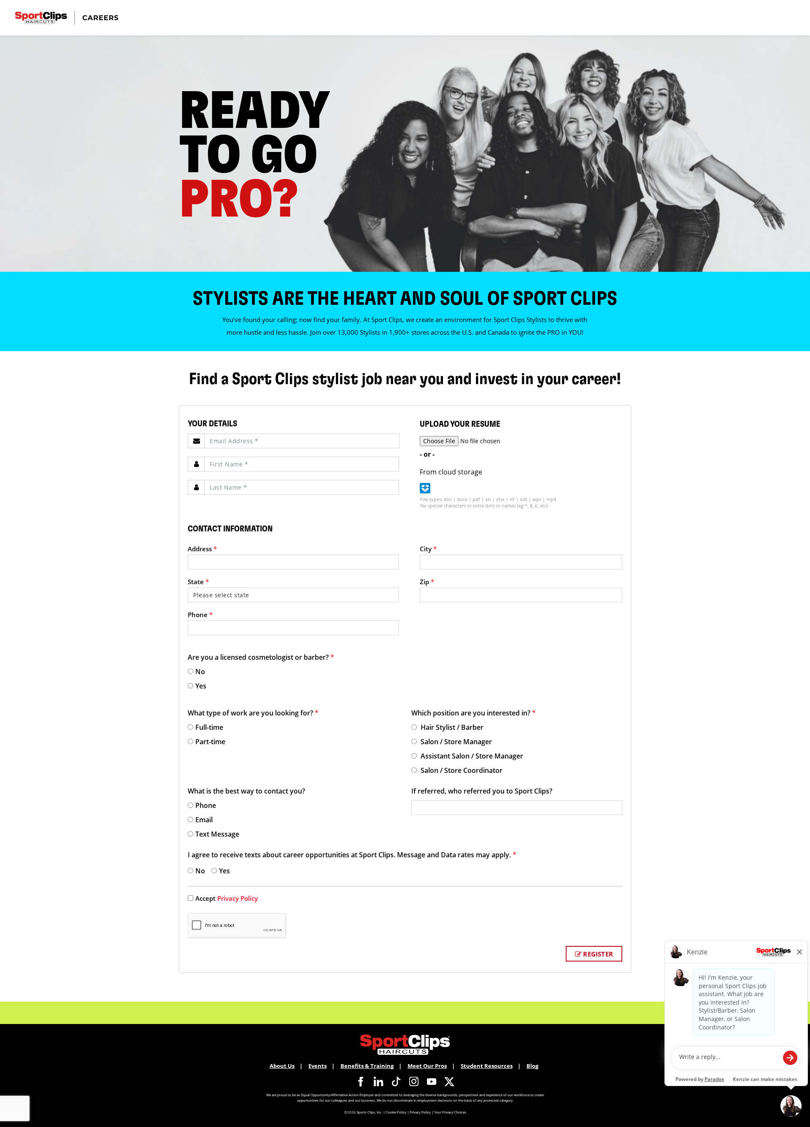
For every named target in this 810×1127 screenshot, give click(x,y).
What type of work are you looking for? (253, 713)
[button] (425, 488)
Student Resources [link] (487, 1066)
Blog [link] (532, 1066)
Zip (427, 581)
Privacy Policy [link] (237, 898)
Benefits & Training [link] (367, 1066)
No (200, 671)
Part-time (210, 741)
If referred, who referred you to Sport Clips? (481, 791)
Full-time (209, 727)
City (428, 549)
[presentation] (302, 440)
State (198, 581)
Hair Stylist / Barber (451, 727)
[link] (361, 1081)
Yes (200, 686)
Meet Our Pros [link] (427, 1066)
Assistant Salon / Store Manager (471, 756)
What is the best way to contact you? (246, 791)
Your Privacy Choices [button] (450, 1112)
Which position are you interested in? (473, 713)
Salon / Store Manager (455, 741)
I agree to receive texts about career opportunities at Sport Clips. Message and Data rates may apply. (352, 854)
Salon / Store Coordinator (460, 770)
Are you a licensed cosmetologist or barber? (261, 657)
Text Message (217, 834)
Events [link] (317, 1066)
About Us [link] (282, 1066)
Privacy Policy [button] (420, 1112)
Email (204, 819)
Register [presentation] (597, 954)
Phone (200, 614)
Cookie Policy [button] (396, 1112)
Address (202, 549)
